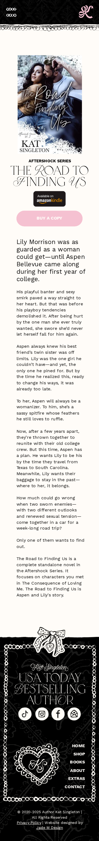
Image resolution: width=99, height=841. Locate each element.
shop (79, 753)
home (78, 745)
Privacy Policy (29, 822)
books (77, 761)
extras (76, 778)
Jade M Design (49, 827)
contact (75, 786)
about (77, 770)
